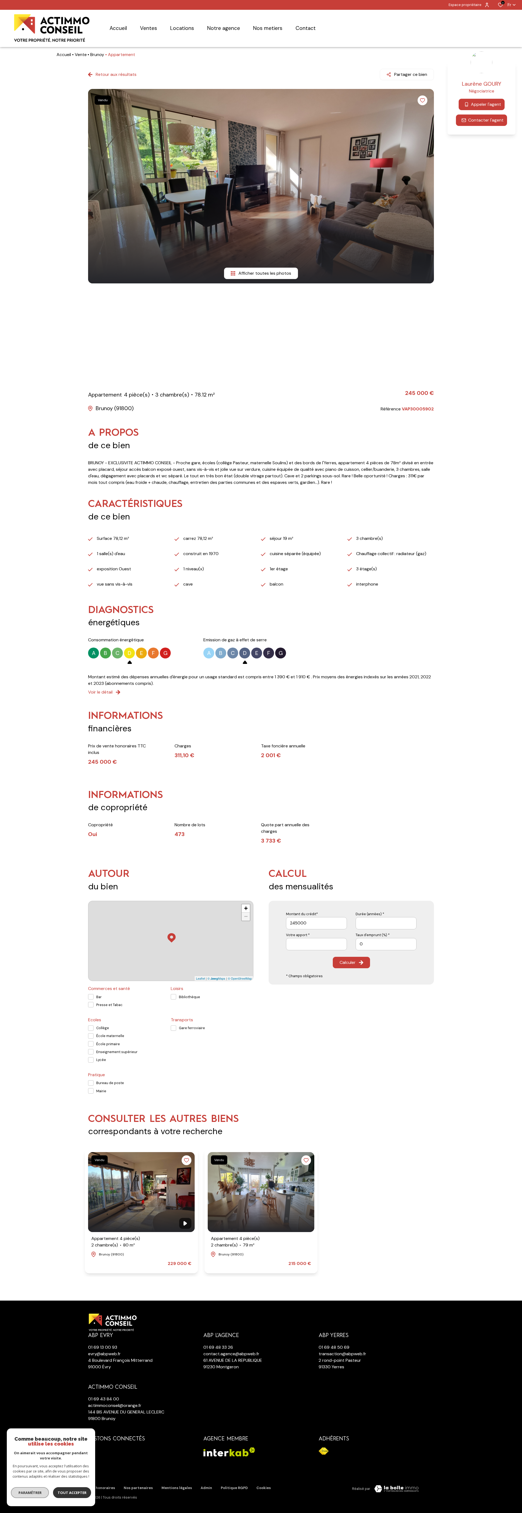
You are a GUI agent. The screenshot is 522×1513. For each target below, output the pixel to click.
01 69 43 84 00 (103, 1399)
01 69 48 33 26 (218, 1347)
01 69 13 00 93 (102, 1347)
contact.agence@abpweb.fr (231, 1354)
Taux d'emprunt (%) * (373, 935)
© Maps (216, 978)
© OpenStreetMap (240, 978)
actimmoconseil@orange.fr (114, 1405)
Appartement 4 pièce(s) (115, 1242)
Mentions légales (176, 1488)
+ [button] (246, 908)
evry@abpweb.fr (104, 1354)
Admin (206, 1488)
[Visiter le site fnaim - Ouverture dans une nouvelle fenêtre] (324, 1451)
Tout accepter (72, 1492)
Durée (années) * (370, 914)
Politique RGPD (234, 1488)
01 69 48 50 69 (334, 1347)
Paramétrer (30, 1492)
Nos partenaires (138, 1488)
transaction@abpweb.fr (342, 1354)
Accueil (64, 54)
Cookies (263, 1488)
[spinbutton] (386, 944)
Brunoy (97, 54)
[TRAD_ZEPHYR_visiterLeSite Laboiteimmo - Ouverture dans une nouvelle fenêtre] (396, 1488)
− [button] (246, 916)
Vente (81, 54)
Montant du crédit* (302, 914)
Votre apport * (298, 935)
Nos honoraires (101, 1488)
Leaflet (200, 978)
